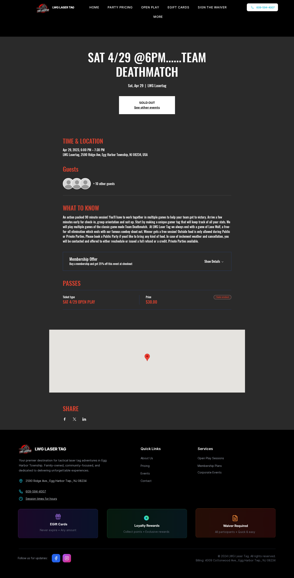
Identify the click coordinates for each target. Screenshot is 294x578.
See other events (147, 107)
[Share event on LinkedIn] (84, 419)
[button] (158, 17)
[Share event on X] (74, 419)
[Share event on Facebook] (65, 419)
